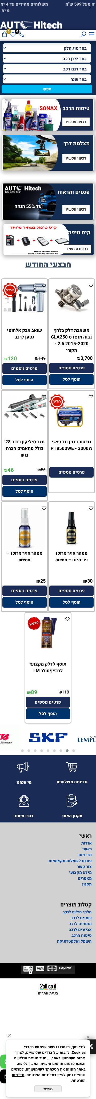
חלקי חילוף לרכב (77, 912)
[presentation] (6, 8)
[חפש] (83, 34)
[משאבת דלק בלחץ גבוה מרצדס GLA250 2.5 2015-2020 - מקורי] (71, 312)
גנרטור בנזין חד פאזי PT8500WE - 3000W (72, 445)
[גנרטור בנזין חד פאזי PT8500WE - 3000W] (71, 437)
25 (43, 581)
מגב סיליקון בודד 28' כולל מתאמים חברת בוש (25, 448)
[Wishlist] (12, 34)
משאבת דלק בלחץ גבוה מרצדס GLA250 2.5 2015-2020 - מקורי (71, 340)
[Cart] (4, 34)
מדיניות (85, 855)
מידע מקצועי (80, 872)
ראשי (87, 849)
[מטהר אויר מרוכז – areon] (24, 548)
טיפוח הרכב (81, 935)
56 (43, 470)
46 (10, 470)
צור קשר (84, 867)
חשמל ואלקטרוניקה (74, 941)
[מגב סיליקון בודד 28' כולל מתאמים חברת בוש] (24, 418)
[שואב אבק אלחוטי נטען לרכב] (24, 310)
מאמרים (85, 878)
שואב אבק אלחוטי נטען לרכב (24, 333)
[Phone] (21, 34)
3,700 (87, 358)
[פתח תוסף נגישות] (90, 1046)
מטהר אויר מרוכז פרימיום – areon (71, 556)
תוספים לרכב (80, 924)
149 (42, 358)
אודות (86, 843)
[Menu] (91, 34)
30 (90, 581)
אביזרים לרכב (80, 930)
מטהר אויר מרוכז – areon (24, 556)
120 (12, 358)
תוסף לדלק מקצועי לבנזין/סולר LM (47, 667)
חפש (47, 89)
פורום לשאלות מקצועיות (70, 861)
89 (34, 692)
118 (65, 692)
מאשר (48, 1089)
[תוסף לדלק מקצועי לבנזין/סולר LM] (48, 648)
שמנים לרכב (81, 918)
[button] (71, 379)
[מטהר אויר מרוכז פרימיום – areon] (71, 548)
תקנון (87, 884)
